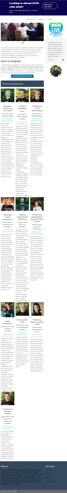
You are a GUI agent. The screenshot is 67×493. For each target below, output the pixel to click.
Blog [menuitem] (47, 473)
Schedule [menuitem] (41, 19)
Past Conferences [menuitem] (51, 481)
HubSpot (19, 491)
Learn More (16, 484)
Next (42, 29)
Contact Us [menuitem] (49, 478)
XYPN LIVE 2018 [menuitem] (30, 19)
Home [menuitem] (48, 470)
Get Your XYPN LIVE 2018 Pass (22, 76)
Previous (2, 29)
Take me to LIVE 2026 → (48, 6)
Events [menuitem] (49, 19)
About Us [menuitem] (49, 475)
